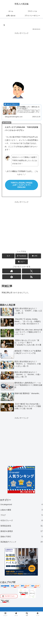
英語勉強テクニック (21, 542)
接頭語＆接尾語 (21, 531)
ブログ (21, 515)
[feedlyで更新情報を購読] (11, 276)
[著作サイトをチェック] (11, 270)
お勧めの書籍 (21, 510)
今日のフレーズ (21, 520)
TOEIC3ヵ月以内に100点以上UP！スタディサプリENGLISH (21, 185)
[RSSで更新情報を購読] (31, 276)
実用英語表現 (21, 526)
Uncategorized (21, 504)
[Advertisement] (21, 56)
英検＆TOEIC (21, 537)
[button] (21, 261)
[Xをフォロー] (31, 270)
